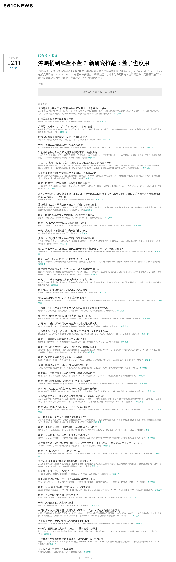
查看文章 (117, 114)
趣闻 (55, 55)
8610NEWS (18, 6)
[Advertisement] (88, 32)
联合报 (42, 55)
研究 (41, 83)
